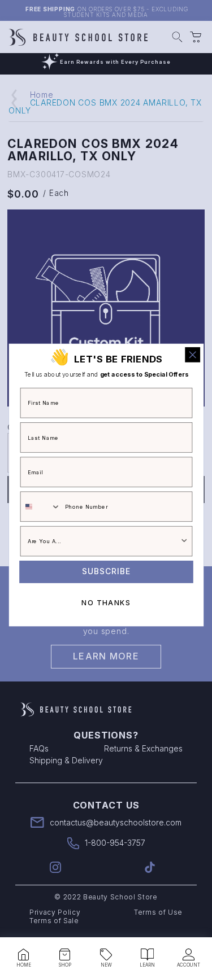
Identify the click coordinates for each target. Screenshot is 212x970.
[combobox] (40, 506)
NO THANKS (106, 602)
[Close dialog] (192, 354)
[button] (24, 955)
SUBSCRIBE (106, 571)
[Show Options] (184, 541)
